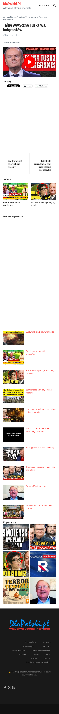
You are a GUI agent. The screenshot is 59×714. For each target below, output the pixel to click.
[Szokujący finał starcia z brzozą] (16, 537)
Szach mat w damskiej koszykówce (11, 203)
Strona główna (9, 17)
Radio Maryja (28, 646)
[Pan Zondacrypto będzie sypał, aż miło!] (16, 564)
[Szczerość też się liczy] (43, 590)
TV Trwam (46, 642)
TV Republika (45, 646)
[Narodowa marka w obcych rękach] (16, 590)
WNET (36, 654)
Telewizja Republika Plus (41, 650)
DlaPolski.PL (12, 3)
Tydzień (20, 17)
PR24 (48, 654)
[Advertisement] (29, 121)
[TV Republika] (43, 564)
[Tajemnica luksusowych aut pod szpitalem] (43, 537)
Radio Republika (18, 650)
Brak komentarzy (13, 35)
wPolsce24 (23, 654)
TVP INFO (33, 658)
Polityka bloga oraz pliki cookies (38, 662)
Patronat (47, 658)
